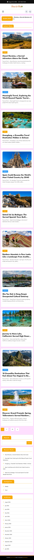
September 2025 (8, 541)
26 (12, 429)
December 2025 (8, 531)
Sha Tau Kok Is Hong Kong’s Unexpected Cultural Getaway (15, 295)
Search (6, 438)
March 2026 (7, 520)
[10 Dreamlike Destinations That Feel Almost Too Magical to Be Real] (17, 358)
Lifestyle (5, 92)
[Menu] (3, 11)
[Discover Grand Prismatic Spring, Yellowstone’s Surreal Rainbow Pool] (17, 398)
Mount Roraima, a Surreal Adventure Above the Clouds (15, 57)
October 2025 (8, 538)
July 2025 (7, 549)
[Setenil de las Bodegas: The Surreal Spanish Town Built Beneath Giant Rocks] (17, 199)
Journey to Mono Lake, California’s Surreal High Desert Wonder (16, 335)
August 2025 (7, 545)
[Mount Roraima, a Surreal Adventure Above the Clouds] (17, 40)
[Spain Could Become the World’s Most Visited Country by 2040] (17, 159)
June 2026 (7, 509)
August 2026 (7, 502)
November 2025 (8, 534)
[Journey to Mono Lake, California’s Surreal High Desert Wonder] (17, 318)
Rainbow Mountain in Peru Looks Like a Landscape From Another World (16, 255)
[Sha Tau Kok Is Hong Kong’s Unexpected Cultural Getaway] (17, 278)
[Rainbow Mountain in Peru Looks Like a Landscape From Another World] (17, 239)
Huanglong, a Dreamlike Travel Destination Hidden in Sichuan (15, 136)
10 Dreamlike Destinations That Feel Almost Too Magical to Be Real (15, 374)
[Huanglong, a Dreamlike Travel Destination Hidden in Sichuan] (17, 120)
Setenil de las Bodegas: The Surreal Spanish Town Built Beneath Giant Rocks (14, 215)
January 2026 (8, 527)
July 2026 (7, 505)
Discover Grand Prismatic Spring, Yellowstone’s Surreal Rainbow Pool (16, 414)
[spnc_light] (30, 11)
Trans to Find (12, 557)
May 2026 (7, 513)
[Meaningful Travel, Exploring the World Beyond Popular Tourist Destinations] (17, 80)
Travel (5, 52)
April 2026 (7, 516)
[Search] (26, 11)
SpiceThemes (25, 557)
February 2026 (8, 523)
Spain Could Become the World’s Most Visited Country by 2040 (16, 176)
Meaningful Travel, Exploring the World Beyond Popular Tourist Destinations (16, 96)
